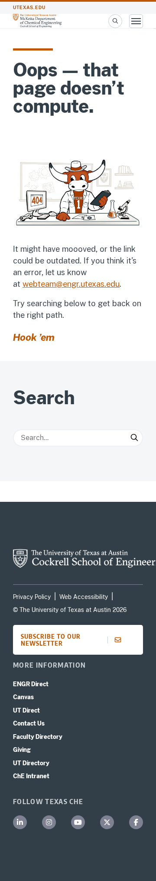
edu (113, 283)
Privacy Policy (32, 596)
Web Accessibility (83, 596)
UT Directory (31, 763)
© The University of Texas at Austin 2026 (70, 609)
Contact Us (29, 723)
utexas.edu (29, 7)
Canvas (23, 697)
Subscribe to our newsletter (51, 639)
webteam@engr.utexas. (64, 283)
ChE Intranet (31, 776)
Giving (22, 749)
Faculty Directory (37, 736)
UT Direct (26, 710)
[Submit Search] (134, 438)
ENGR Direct (31, 684)
